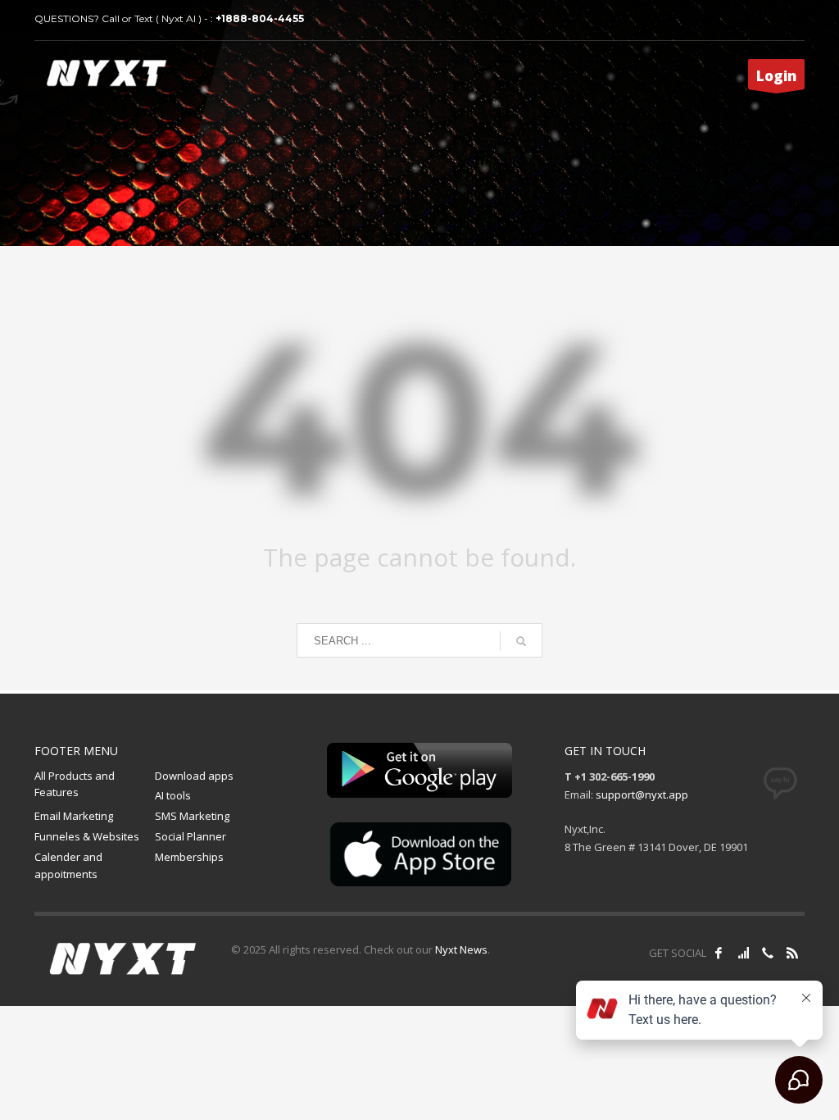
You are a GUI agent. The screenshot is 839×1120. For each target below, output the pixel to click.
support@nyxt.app (642, 794)
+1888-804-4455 (259, 18)
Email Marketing (73, 815)
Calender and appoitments (68, 865)
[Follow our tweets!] (743, 952)
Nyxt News (461, 949)
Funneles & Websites (86, 836)
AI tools (173, 795)
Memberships (189, 856)
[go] (521, 641)
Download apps (194, 775)
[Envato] (792, 952)
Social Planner (190, 836)
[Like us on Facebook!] (718, 952)
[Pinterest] (767, 952)
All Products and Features (74, 784)
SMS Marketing (192, 815)
